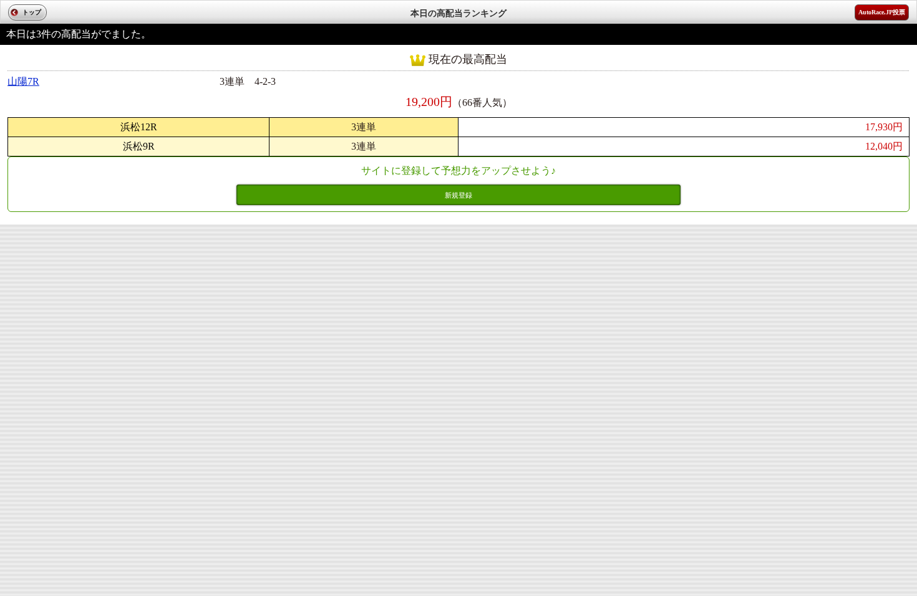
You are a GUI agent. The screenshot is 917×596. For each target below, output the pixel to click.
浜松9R (139, 146)
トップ (31, 12)
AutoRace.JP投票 (881, 12)
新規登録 (458, 195)
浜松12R (138, 127)
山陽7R (23, 81)
